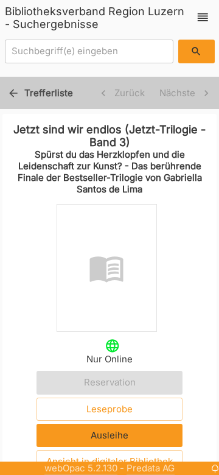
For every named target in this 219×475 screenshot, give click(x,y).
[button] (203, 17)
